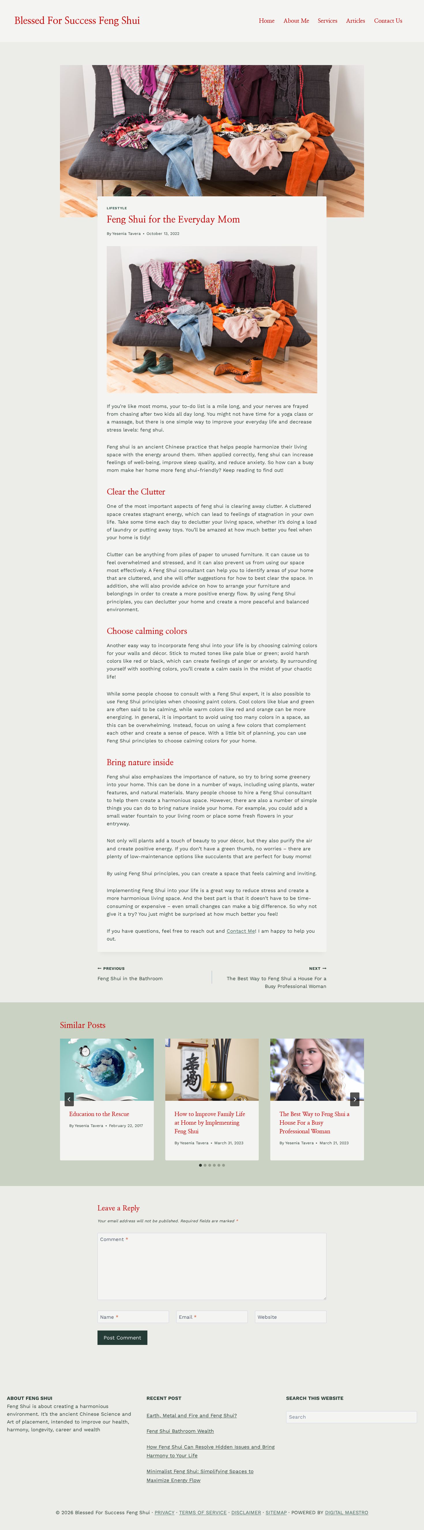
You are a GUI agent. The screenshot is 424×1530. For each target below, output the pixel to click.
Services (327, 21)
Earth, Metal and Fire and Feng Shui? (192, 1415)
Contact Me (241, 931)
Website (267, 1317)
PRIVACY (165, 1512)
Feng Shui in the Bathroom (130, 973)
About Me (296, 21)
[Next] (354, 1099)
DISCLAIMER (246, 1512)
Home (267, 21)
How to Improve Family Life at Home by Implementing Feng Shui (210, 1122)
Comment (114, 1239)
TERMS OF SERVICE (203, 1512)
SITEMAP (276, 1512)
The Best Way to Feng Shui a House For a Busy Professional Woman (277, 977)
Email (188, 1317)
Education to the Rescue (99, 1114)
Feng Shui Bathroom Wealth (180, 1431)
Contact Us (388, 21)
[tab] (200, 1165)
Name (109, 1317)
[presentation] (107, 1070)
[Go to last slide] (69, 1099)
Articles (355, 21)
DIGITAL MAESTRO (346, 1512)
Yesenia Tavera (126, 233)
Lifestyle (117, 208)
